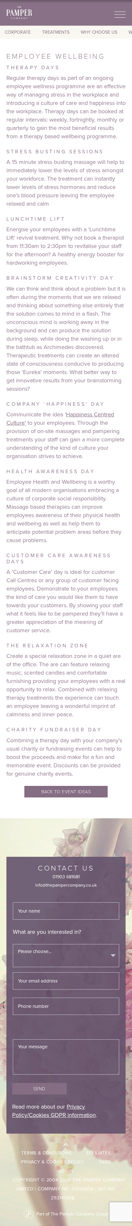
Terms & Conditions (46, 1153)
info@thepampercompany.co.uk (66, 885)
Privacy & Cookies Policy (52, 1162)
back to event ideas (66, 791)
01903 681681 (66, 876)
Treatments (56, 32)
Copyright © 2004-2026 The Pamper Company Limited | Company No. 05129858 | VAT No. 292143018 (69, 1189)
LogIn (66, 1171)
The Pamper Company (19, 12)
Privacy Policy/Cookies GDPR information (54, 1111)
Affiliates (98, 1153)
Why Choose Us (99, 32)
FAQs (105, 1162)
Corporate (18, 32)
